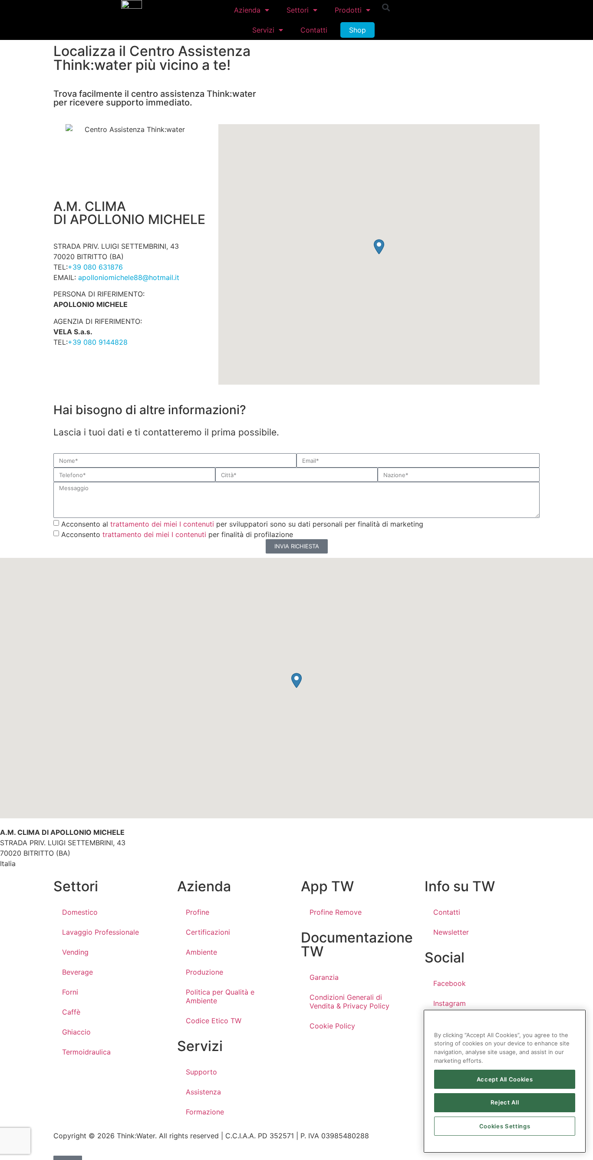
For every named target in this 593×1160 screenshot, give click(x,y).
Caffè (71, 1012)
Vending (75, 952)
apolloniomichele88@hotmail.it (127, 277)
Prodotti (348, 10)
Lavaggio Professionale (100, 932)
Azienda (247, 10)
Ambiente (201, 952)
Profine (197, 912)
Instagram (449, 1003)
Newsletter (451, 932)
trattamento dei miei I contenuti (162, 523)
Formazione (205, 1111)
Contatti (313, 30)
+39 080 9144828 (98, 342)
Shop (357, 30)
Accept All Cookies (505, 1079)
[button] (386, 7)
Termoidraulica (86, 1052)
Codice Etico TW (213, 1020)
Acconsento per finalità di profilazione (177, 534)
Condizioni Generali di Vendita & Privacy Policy (349, 1001)
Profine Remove (336, 912)
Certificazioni (208, 932)
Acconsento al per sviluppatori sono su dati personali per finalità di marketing (242, 523)
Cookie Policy (332, 1026)
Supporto (201, 1072)
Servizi (263, 30)
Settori (298, 10)
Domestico (80, 912)
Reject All (505, 1102)
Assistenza (203, 1092)
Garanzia (324, 977)
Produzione (204, 972)
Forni (70, 992)
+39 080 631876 (95, 267)
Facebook (449, 983)
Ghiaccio (76, 1032)
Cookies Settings (504, 1126)
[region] (504, 1081)
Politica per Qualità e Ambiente (220, 996)
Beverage (77, 972)
